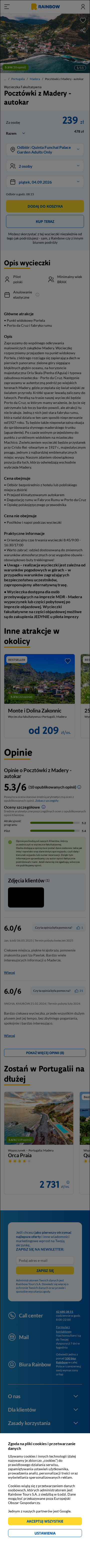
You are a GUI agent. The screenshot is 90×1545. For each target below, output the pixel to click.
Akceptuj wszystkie (47, 1522)
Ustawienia (53, 1534)
